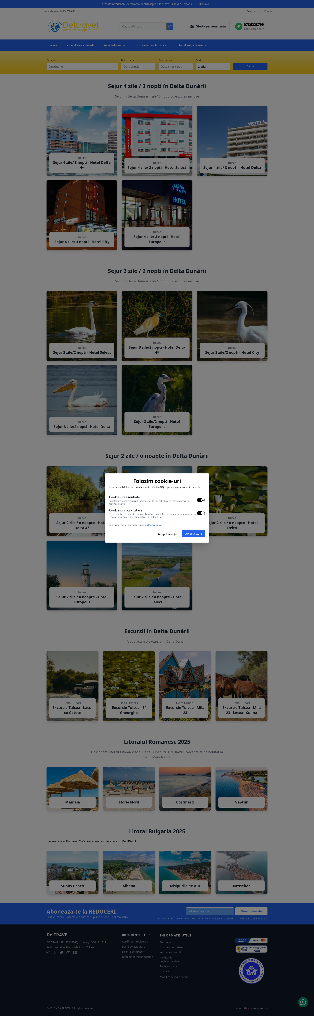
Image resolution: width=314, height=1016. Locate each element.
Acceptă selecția (167, 534)
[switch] (201, 500)
